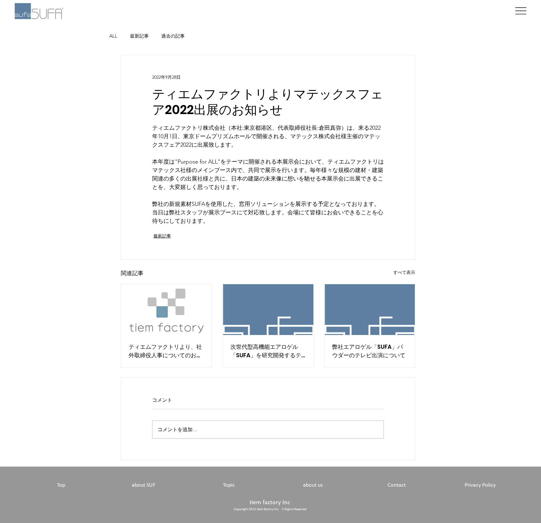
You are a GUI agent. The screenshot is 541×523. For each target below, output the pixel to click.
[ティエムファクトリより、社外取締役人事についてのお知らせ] (166, 309)
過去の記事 (173, 36)
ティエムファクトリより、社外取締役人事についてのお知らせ (165, 351)
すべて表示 (404, 272)
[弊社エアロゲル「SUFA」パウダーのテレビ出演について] (370, 309)
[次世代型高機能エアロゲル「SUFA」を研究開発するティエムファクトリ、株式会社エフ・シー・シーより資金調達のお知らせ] (268, 309)
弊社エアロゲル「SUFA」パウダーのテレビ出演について (368, 351)
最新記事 (139, 36)
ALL (113, 36)
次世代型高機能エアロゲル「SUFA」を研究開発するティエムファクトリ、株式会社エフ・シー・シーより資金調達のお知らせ (267, 351)
